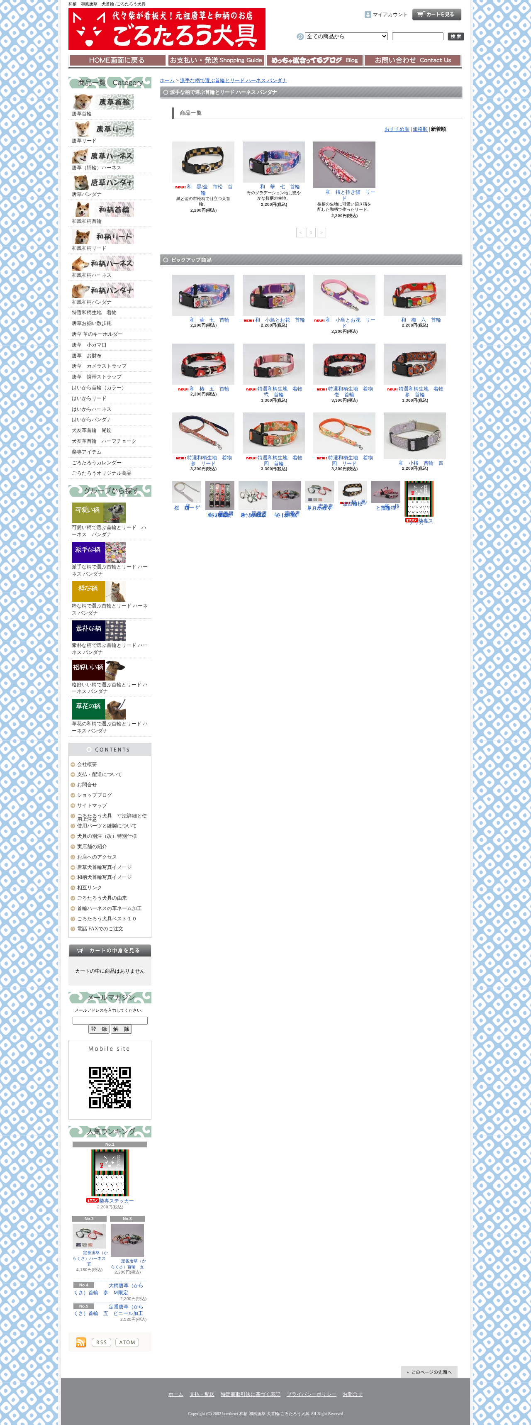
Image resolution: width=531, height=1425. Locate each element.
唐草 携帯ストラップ (97, 377)
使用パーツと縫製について (107, 826)
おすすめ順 (397, 129)
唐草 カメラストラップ (99, 366)
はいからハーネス (92, 409)
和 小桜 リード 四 (189, 506)
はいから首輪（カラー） (99, 387)
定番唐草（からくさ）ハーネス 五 (91, 1258)
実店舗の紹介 (92, 846)
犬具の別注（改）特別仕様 (107, 836)
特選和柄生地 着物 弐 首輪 (282, 392)
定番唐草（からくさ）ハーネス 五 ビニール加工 (253, 514)
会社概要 (87, 764)
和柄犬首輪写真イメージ (104, 877)
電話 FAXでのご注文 (100, 929)
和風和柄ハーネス (92, 275)
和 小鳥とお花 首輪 (280, 320)
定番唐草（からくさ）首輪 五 (128, 1264)
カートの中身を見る (109, 950)
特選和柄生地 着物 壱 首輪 (353, 392)
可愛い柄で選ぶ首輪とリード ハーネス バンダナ (109, 531)
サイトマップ (92, 805)
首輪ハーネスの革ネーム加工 (109, 908)
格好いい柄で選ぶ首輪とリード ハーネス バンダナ (110, 688)
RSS (101, 1342)
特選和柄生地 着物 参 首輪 (423, 392)
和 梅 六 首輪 (421, 320)
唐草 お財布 (87, 356)
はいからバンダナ (92, 419)
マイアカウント (390, 14)
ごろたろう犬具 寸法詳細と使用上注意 (112, 817)
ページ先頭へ (429, 1372)
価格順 (420, 129)
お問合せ (413, 60)
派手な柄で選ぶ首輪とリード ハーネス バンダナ (110, 570)
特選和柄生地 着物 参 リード (212, 460)
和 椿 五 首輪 (212, 389)
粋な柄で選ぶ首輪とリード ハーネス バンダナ (110, 609)
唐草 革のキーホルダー (97, 334)
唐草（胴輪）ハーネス (97, 168)
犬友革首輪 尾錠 (92, 430)
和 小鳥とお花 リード (350, 323)
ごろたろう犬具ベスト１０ (107, 919)
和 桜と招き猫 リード (350, 195)
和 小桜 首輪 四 (421, 463)
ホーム (117, 60)
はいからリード (89, 398)
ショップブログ (314, 60)
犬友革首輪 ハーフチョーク (104, 441)
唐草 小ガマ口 (89, 345)
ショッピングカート (437, 14)
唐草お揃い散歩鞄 (92, 323)
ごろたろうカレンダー (97, 463)
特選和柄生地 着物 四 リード (353, 460)
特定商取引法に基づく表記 (250, 1394)
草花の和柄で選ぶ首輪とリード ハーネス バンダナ (110, 727)
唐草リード (84, 141)
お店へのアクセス (97, 857)
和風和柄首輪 (87, 221)
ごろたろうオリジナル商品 (102, 473)
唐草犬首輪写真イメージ (104, 867)
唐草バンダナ (87, 194)
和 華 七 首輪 (280, 187)
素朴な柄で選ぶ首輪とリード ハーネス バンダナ (110, 648)
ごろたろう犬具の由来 (102, 898)
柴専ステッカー (116, 1201)
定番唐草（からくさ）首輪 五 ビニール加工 (108, 1310)
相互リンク (89, 888)
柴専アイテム (87, 452)
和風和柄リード (89, 248)
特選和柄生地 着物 (94, 312)
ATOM (127, 1342)
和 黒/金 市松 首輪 (210, 189)
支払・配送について (216, 60)
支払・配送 (202, 1394)
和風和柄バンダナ (92, 302)
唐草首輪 (82, 114)
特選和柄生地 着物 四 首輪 (282, 460)
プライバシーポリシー (311, 1394)
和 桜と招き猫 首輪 (388, 506)
